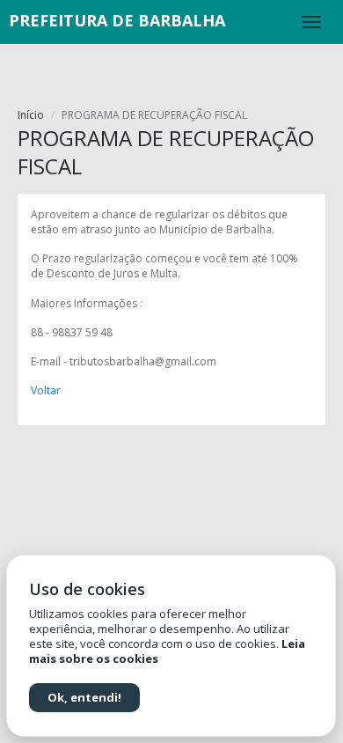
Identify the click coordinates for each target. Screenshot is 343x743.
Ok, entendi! (84, 697)
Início (31, 114)
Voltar (46, 390)
